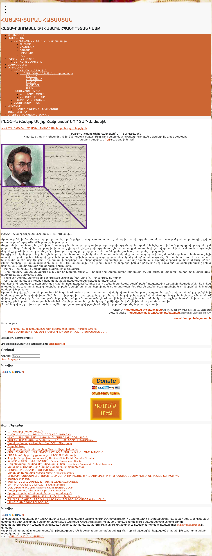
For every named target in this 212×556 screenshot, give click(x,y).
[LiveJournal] (19, 372)
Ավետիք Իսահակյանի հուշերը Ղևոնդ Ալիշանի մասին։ (42, 449)
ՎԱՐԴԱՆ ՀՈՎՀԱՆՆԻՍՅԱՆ (30, 70)
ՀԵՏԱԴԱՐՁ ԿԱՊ (17, 112)
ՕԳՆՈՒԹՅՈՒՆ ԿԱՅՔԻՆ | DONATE (28, 114)
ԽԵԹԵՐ (25, 50)
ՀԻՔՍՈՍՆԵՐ (28, 47)
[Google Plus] (23, 372)
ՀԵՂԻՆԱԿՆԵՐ (16, 67)
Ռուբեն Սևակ (16, 446)
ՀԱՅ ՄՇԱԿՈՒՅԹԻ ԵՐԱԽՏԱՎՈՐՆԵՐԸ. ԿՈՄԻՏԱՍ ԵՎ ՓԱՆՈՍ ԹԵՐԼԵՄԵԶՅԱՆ (57, 331)
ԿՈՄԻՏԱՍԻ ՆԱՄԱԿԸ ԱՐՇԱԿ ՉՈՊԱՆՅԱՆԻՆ (35, 470)
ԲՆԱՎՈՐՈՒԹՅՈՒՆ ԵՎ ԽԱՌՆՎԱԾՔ (36, 109)
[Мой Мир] (16, 372)
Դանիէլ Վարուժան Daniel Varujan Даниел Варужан (36, 490)
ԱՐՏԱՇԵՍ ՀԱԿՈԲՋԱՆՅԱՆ (30, 100)
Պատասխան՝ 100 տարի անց (143, 309)
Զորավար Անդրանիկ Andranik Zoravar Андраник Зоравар (40, 473)
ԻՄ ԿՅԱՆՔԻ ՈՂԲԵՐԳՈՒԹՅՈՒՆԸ (28, 502)
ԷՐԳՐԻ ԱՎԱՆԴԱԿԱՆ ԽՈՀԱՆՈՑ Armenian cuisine (36, 484)
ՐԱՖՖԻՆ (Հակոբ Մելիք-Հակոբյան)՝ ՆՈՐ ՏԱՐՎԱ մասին (42, 455)
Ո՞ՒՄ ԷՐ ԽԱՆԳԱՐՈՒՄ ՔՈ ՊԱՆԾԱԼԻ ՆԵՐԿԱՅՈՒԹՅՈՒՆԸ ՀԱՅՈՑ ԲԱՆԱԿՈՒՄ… (56, 499)
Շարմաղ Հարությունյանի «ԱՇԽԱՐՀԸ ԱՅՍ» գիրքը (39, 443)
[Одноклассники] (13, 372)
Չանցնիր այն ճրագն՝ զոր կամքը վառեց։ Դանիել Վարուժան (46, 467)
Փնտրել (6, 356)
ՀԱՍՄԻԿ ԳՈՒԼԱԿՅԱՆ (27, 91)
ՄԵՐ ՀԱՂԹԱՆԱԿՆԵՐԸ (28, 61)
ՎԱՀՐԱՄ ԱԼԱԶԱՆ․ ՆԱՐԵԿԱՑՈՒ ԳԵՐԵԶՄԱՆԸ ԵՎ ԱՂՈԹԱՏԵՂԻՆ (47, 437)
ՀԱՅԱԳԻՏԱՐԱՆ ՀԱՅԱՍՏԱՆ (36, 20)
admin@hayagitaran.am (189, 524)
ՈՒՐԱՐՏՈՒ (26, 53)
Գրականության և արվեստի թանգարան (153, 312)
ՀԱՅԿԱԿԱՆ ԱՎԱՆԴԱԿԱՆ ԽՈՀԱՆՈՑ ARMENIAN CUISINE (42, 481)
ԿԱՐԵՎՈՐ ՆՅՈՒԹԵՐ (20, 58)
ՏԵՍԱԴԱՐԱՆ (15, 38)
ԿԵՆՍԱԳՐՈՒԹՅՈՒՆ (32, 94)
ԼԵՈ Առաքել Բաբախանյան (25, 431)
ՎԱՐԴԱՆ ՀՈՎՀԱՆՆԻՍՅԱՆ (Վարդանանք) (40, 41)
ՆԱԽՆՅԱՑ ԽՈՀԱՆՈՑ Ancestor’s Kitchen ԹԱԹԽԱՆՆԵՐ (40, 487)
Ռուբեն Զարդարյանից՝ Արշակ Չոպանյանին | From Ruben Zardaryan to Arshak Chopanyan (59, 464)
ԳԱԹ (108, 139)
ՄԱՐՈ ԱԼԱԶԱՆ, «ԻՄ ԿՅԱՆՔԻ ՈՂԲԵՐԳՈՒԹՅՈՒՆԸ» (39, 434)
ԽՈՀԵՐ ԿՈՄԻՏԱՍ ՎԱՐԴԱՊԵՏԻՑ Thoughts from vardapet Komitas (44, 461)
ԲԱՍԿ (23, 55)
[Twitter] (10, 372)
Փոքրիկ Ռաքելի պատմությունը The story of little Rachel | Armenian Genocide (52, 329)
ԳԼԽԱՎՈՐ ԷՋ (15, 35)
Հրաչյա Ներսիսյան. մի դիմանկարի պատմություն (39, 493)
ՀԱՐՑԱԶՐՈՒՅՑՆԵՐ (32, 97)
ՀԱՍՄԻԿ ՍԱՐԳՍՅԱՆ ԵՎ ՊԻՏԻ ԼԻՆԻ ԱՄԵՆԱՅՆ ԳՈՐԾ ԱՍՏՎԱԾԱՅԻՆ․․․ (52, 440)
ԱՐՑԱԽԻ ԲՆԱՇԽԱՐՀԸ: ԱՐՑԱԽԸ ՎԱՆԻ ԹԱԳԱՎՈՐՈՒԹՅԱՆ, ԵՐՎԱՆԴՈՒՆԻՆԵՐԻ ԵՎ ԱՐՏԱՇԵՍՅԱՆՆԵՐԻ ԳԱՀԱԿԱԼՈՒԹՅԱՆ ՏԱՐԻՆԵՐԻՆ (93, 476)
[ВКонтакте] (6, 372)
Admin (4, 128)
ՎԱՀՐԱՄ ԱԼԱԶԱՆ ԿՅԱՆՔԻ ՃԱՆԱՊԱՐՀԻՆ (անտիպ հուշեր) (44, 496)
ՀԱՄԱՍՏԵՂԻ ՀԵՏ (18, 478)
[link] (192, 318)
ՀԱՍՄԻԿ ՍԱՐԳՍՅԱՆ (27, 103)
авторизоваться (57, 343)
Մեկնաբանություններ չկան (69, 128)
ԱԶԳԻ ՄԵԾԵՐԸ (17, 64)
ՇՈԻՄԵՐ (25, 44)
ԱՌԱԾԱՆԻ (14, 106)
